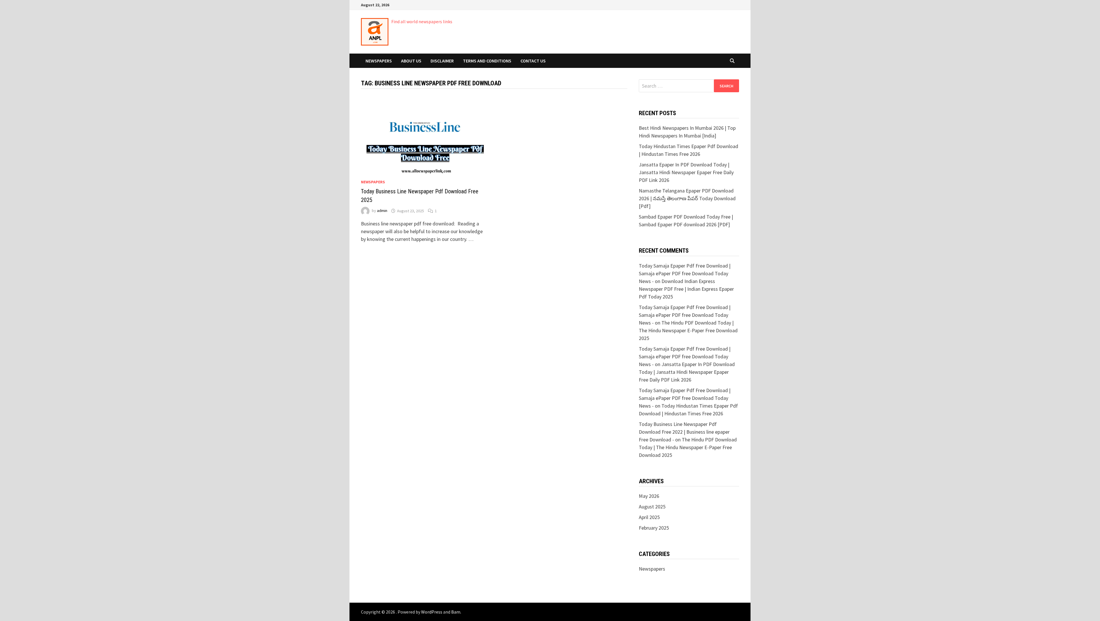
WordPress (431, 612)
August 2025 (652, 506)
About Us (411, 61)
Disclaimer (442, 61)
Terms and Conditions (487, 61)
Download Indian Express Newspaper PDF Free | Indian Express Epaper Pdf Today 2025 (686, 289)
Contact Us (533, 61)
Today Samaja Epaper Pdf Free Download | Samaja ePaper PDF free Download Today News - (684, 273)
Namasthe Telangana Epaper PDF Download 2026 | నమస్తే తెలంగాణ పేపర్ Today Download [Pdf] (687, 198)
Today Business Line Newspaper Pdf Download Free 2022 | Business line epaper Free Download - (684, 432)
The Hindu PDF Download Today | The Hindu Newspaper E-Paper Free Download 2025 (688, 330)
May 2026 (649, 496)
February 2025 (654, 527)
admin (382, 210)
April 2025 (649, 517)
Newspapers (379, 61)
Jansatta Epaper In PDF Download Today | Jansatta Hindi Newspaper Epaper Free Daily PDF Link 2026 (686, 172)
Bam (455, 612)
